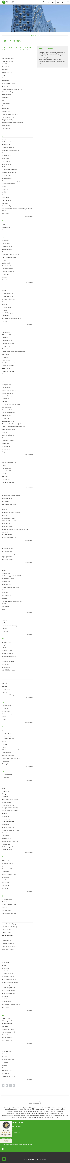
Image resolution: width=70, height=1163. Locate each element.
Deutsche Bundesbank (9, 257)
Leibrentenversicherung (9, 626)
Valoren (4, 960)
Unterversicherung (7, 949)
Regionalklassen (7, 802)
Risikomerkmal (6, 838)
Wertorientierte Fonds (8, 1032)
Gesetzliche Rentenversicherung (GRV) (13, 426)
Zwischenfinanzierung (8, 1076)
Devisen (4, 260)
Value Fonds (5, 962)
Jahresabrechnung (7, 548)
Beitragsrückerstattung (9, 172)
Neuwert (4, 692)
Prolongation (6, 764)
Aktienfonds (5, 81)
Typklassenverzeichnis (9, 913)
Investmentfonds (7, 535)
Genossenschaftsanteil (9, 412)
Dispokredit (5, 274)
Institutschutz (6, 523)
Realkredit (5, 796)
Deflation (4, 252)
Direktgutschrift (7, 266)
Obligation (5, 708)
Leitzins (4, 628)
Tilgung (4, 907)
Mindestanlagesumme (9, 656)
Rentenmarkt (6, 824)
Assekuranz (5, 106)
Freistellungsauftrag (8, 365)
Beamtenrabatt (6, 164)
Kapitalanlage (6, 573)
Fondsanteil (5, 354)
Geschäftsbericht (7, 415)
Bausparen (5, 158)
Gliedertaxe (5, 443)
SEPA (3, 866)
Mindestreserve (7, 659)
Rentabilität (5, 816)
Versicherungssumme (8, 990)
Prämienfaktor (6, 752)
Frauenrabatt (6, 360)
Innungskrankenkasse (8, 518)
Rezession (5, 833)
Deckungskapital (7, 246)
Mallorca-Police (6, 642)
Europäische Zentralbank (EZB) (11, 318)
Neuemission (6, 689)
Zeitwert (4, 1057)
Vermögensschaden (8, 976)
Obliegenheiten (6, 705)
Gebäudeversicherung (9, 390)
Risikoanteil (5, 836)
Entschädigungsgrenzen (9, 313)
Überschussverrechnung (9, 927)
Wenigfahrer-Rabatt (8, 1029)
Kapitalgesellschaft (8, 579)
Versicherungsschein (8, 985)
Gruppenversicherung (8, 452)
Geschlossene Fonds (8, 421)
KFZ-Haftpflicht (6, 595)
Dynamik (4, 280)
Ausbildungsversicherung (10, 114)
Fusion (4, 374)
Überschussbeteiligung (9, 924)
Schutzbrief (5, 860)
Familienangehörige (8, 343)
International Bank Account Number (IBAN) (15, 529)
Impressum (34, 1156)
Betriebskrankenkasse (8, 183)
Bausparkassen (6, 161)
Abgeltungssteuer (7, 61)
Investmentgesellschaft (9, 537)
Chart (3, 224)
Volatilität (5, 996)
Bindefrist (5, 189)
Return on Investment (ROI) (10, 830)
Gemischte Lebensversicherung (11, 404)
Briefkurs (5, 203)
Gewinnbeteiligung (8, 435)
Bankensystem (6, 144)
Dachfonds (5, 241)
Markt (4, 648)
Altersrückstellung (7, 92)
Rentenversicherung (8, 827)
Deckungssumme (7, 249)
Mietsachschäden (7, 653)
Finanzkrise (5, 349)
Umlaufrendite (6, 932)
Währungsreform (7, 1023)
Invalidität (5, 532)
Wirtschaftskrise (7, 1040)
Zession (4, 1065)
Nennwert (5, 686)
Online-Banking (6, 714)
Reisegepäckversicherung (10, 808)
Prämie (4, 747)
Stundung (5, 888)
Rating (4, 794)
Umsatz (4, 938)
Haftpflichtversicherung (9, 462)
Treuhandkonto (6, 910)
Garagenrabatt (6, 385)
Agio (3, 75)
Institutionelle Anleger (9, 521)
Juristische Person (7, 559)
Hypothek (5, 485)
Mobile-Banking (7, 667)
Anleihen (4, 100)
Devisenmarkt (6, 263)
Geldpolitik (5, 401)
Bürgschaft (5, 213)
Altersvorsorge (6, 95)
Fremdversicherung (8, 371)
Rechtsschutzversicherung (10, 799)
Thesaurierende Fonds (9, 905)
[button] (3, 1085)
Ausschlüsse (6, 125)
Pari (3, 730)
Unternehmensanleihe (9, 946)
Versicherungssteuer (8, 988)
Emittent (4, 310)
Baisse (4, 139)
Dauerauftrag (6, 243)
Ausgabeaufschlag (7, 120)
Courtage (5, 230)
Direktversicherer (7, 268)
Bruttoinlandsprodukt (8, 206)
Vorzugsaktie (6, 1007)
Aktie (3, 78)
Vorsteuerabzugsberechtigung (11, 1004)
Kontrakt (4, 598)
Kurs (3, 609)
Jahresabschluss (7, 551)
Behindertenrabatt (7, 167)
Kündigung (5, 606)
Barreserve (5, 153)
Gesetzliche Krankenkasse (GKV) (11, 424)
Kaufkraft (5, 592)
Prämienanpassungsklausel (10, 750)
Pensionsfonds (6, 733)
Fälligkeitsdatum (7, 340)
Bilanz (4, 186)
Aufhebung (5, 108)
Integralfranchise (7, 526)
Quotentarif (5, 777)
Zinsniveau (5, 1073)
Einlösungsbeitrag (7, 296)
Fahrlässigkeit (6, 332)
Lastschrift (5, 620)
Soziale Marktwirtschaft (9, 874)
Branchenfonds (6, 200)
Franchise (5, 357)
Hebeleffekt (5, 476)
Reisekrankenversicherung (10, 810)
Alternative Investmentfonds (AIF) (12, 89)
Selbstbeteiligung (7, 863)
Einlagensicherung (7, 293)
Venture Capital (6, 971)
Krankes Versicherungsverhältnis (12, 601)
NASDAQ (4, 683)
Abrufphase (5, 64)
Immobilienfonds (7, 498)
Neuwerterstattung (8, 695)
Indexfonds (5, 501)
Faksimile (5, 338)
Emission (4, 304)
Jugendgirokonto (7, 557)
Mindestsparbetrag (8, 662)
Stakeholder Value (7, 880)
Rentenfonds (6, 819)
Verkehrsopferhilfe (7, 974)
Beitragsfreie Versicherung (10, 170)
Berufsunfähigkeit (7, 178)
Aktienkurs (5, 86)
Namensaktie (6, 681)
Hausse (4, 474)
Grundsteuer (6, 449)
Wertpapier (5, 1035)
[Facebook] (3, 1149)
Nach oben (29, 131)
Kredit (4, 604)
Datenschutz (42, 1156)
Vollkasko (5, 999)
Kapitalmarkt (6, 581)
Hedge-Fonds (6, 479)
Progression (5, 761)
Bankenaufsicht (6, 142)
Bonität (4, 192)
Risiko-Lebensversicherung (10, 841)
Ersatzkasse (5, 316)
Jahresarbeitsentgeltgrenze (10, 554)
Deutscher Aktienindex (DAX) (10, 255)
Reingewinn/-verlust (8, 805)
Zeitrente (5, 1054)
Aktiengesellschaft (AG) (9, 83)
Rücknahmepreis (7, 849)
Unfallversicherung (8, 943)
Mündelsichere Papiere (9, 670)
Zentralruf (5, 1062)
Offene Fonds (6, 711)
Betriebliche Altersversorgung (11, 181)
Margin (4, 645)
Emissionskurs (6, 307)
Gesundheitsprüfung (8, 429)
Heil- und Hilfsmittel (8, 482)
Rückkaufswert (6, 844)
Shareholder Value (7, 869)
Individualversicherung (9, 504)
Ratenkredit (5, 791)
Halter (4, 465)
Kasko (4, 590)
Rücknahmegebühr (8, 847)
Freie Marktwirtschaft (8, 363)
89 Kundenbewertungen (6, 1138)
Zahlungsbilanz (6, 1051)
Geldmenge (5, 399)
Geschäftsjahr (6, 418)
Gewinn (4, 432)
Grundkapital (6, 446)
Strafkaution (5, 885)
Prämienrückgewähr (8, 755)
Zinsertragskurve (7, 1068)
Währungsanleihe (7, 1021)
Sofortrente (5, 871)
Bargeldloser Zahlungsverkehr (11, 150)
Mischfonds (5, 664)
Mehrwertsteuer (7, 650)
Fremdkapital (6, 368)
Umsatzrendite (6, 941)
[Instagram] (5, 1149)
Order (4, 719)
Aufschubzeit (6, 111)
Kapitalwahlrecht (7, 584)
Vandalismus (6, 968)
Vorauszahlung (6, 1002)
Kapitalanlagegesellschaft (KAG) (11, 576)
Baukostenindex (7, 156)
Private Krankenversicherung (11, 758)
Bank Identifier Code (8, 147)
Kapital (4, 570)
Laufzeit (4, 623)
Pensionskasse (6, 736)
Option (4, 717)
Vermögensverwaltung (9, 979)
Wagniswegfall (6, 1018)
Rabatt (4, 788)
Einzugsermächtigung (8, 299)
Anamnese (5, 97)
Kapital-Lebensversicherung (10, 587)
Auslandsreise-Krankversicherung (12, 122)
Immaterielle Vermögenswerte (11, 495)
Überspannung (6, 929)
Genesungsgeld (6, 407)
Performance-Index (8, 739)
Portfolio (4, 744)
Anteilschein (6, 103)
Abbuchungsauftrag (8, 58)
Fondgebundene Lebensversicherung (13, 352)
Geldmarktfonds (7, 396)
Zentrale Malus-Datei (8, 1059)
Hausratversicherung (8, 471)
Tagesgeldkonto (7, 899)
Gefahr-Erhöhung (7, 393)
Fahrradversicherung (8, 335)
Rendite (4, 813)
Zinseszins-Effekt (7, 1071)
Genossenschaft (7, 410)
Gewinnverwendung (8, 438)
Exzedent (5, 321)
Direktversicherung (8, 271)
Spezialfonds (6, 877)
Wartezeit (5, 1026)
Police (4, 741)
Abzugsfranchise (7, 72)
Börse (3, 195)
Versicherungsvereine (8, 993)
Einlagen (4, 290)
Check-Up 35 (6, 227)
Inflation (4, 509)
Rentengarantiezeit (8, 822)
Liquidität (5, 631)
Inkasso (4, 515)
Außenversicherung (8, 117)
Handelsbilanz (6, 468)
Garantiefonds (6, 387)
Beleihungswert (7, 175)
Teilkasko (5, 902)
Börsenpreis (5, 197)
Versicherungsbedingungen (10, 982)
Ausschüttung (6, 128)
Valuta (4, 965)
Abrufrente (5, 67)
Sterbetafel (5, 883)
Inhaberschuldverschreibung (11, 512)
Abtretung (5, 69)
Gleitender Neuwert (8, 440)
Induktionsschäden (8, 507)
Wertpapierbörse (7, 1037)
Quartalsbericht (7, 775)
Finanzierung (6, 346)
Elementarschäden (7, 302)
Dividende (5, 277)
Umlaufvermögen (7, 935)
